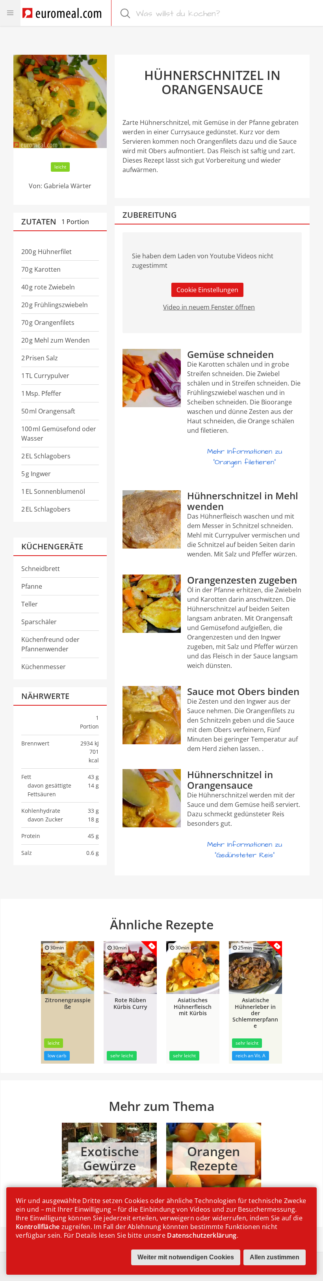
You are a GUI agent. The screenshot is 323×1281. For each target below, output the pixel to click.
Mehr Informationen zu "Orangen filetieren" (244, 457)
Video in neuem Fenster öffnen (209, 307)
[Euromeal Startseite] (61, 13)
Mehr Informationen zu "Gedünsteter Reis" (244, 850)
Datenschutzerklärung (201, 1235)
